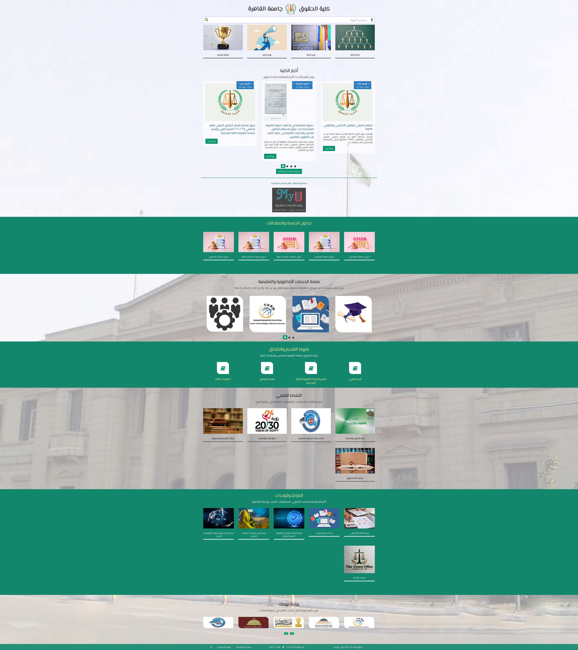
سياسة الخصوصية (244, 647)
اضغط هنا (222, 319)
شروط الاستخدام (224, 647)
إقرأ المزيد (211, 156)
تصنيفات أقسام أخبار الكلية (289, 171)
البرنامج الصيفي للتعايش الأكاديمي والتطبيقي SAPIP (289, 127)
